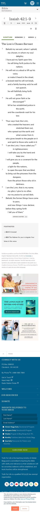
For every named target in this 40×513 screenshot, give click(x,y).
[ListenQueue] (4, 23)
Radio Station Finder (9, 383)
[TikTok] (26, 484)
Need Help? (6, 380)
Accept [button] (15, 508)
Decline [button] (24, 508)
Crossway (28, 256)
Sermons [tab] (20, 37)
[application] (20, 23)
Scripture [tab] (7, 37)
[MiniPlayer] (36, 23)
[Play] (11, 23)
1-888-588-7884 (18, 373)
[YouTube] (16, 484)
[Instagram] (21, 484)
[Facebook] (11, 484)
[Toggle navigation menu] (38, 3)
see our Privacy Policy (27, 499)
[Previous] (8, 23)
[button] (35, 28)
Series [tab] (32, 37)
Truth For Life (3, 3)
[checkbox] (19, 435)
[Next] (15, 23)
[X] (7, 484)
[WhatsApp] (31, 484)
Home (10, 354)
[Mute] (32, 23)
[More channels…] (36, 484)
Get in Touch (6, 377)
